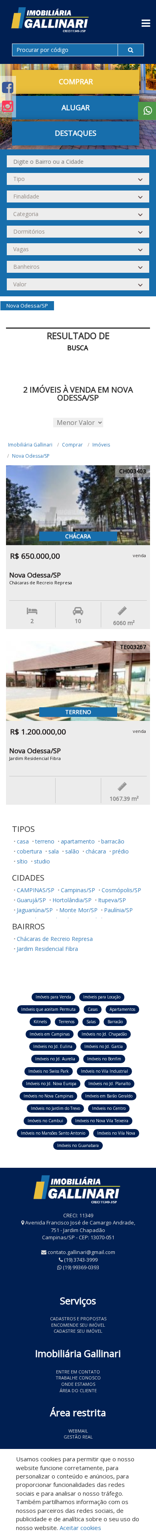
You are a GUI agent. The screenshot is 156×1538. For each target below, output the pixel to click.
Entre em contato (78, 1372)
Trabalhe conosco (78, 1378)
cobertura (29, 851)
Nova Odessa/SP (31, 455)
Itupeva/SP (112, 900)
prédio (120, 851)
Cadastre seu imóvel (78, 1331)
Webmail (78, 1431)
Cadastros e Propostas (78, 1319)
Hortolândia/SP (72, 900)
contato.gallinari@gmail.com (81, 1252)
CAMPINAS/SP (35, 890)
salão (72, 851)
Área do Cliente (78, 1390)
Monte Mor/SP (78, 910)
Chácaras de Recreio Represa (55, 939)
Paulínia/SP (118, 910)
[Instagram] (7, 106)
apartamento (78, 841)
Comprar (72, 444)
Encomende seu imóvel (78, 1325)
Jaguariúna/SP (35, 910)
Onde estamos (78, 1384)
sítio (22, 861)
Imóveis (101, 444)
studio (42, 861)
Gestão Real (78, 1437)
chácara (96, 851)
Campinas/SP (78, 890)
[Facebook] (7, 87)
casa (23, 841)
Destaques (75, 133)
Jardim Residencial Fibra (47, 949)
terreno (44, 841)
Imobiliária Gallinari (30, 444)
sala (53, 851)
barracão (112, 841)
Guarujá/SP (31, 900)
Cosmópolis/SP (121, 890)
